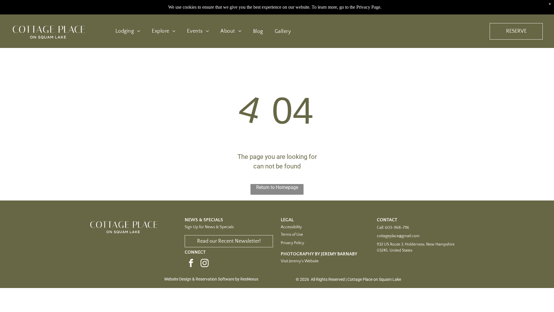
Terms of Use (292, 234)
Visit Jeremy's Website (300, 261)
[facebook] (191, 264)
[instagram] (205, 264)
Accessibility (291, 227)
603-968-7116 (397, 227)
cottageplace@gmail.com (398, 236)
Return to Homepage (277, 187)
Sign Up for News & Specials (209, 227)
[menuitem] (128, 31)
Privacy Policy (292, 243)
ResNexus (249, 279)
